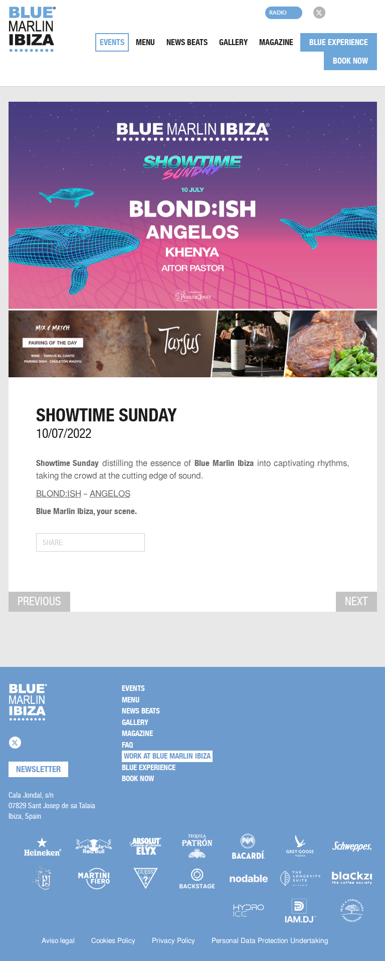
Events (112, 42)
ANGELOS (110, 494)
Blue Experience (338, 42)
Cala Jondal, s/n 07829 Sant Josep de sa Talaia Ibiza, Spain (52, 805)
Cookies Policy (113, 940)
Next (356, 601)
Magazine (276, 42)
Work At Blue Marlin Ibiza (167, 756)
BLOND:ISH (58, 494)
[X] (319, 12)
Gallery (233, 42)
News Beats (187, 42)
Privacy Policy (173, 940)
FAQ (127, 745)
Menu (145, 42)
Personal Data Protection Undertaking (270, 940)
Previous (39, 601)
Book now (350, 61)
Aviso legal (58, 940)
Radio (278, 12)
